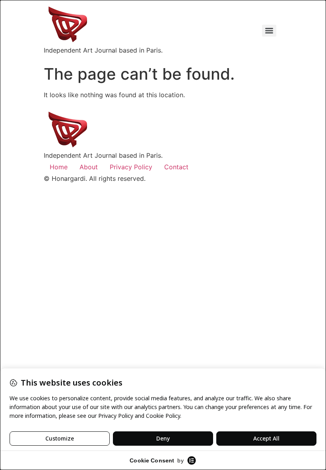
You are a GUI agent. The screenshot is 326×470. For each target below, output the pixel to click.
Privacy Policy (131, 167)
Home (59, 167)
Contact (176, 167)
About (89, 167)
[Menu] (269, 31)
